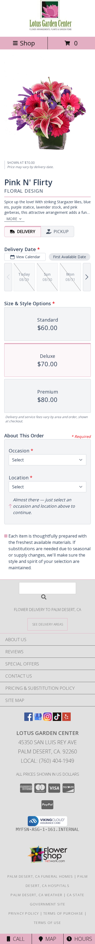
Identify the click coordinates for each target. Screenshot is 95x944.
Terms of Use (47, 922)
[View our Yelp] (66, 719)
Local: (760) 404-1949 (47, 760)
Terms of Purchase (63, 913)
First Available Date (69, 256)
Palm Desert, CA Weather (36, 894)
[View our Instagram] (47, 719)
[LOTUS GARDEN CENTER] (47, 28)
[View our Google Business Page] (38, 719)
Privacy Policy (23, 913)
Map (49, 938)
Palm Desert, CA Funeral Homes (40, 876)
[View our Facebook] (28, 719)
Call (17, 938)
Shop (27, 43)
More (11, 218)
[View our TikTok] (57, 719)
